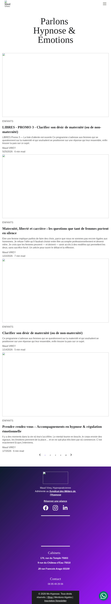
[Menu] (104, 3)
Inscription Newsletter (55, 601)
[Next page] (71, 455)
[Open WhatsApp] (103, 596)
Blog (50, 597)
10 (66, 455)
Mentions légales (63, 597)
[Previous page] (39, 455)
